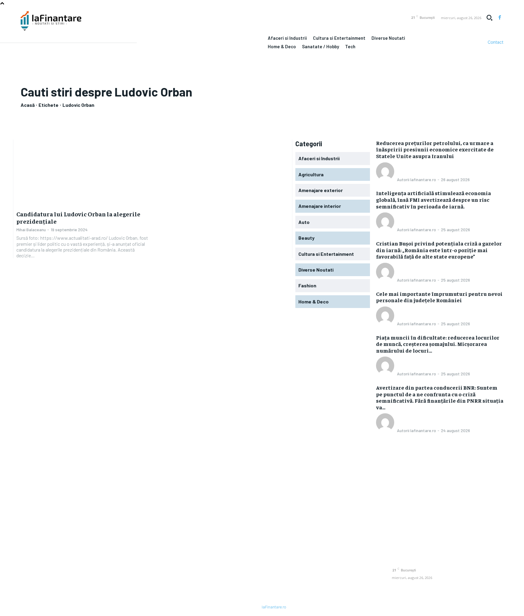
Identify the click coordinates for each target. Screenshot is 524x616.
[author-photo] (386, 178)
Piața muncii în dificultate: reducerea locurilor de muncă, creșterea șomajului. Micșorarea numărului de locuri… (437, 344)
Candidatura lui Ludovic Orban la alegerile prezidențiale (78, 217)
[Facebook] (499, 17)
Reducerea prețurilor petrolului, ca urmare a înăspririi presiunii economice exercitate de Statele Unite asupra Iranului (435, 149)
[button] (489, 17)
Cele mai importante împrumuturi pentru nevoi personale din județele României (439, 297)
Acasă (28, 105)
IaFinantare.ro (274, 607)
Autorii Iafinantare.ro (416, 179)
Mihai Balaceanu (31, 229)
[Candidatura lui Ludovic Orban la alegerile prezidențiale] (82, 173)
